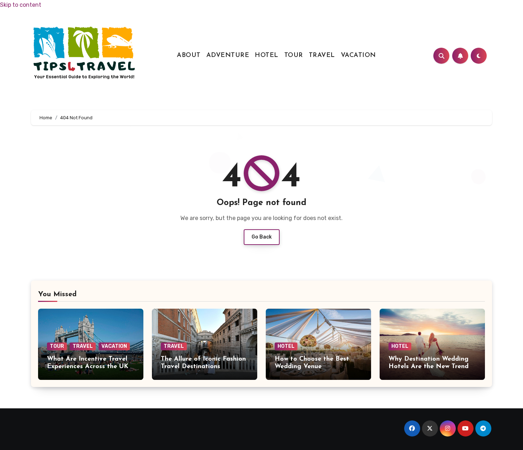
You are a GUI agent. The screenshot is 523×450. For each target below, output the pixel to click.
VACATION (358, 55)
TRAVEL (322, 55)
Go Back (262, 237)
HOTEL (267, 55)
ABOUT (189, 55)
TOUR (293, 55)
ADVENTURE (227, 55)
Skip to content (20, 4)
